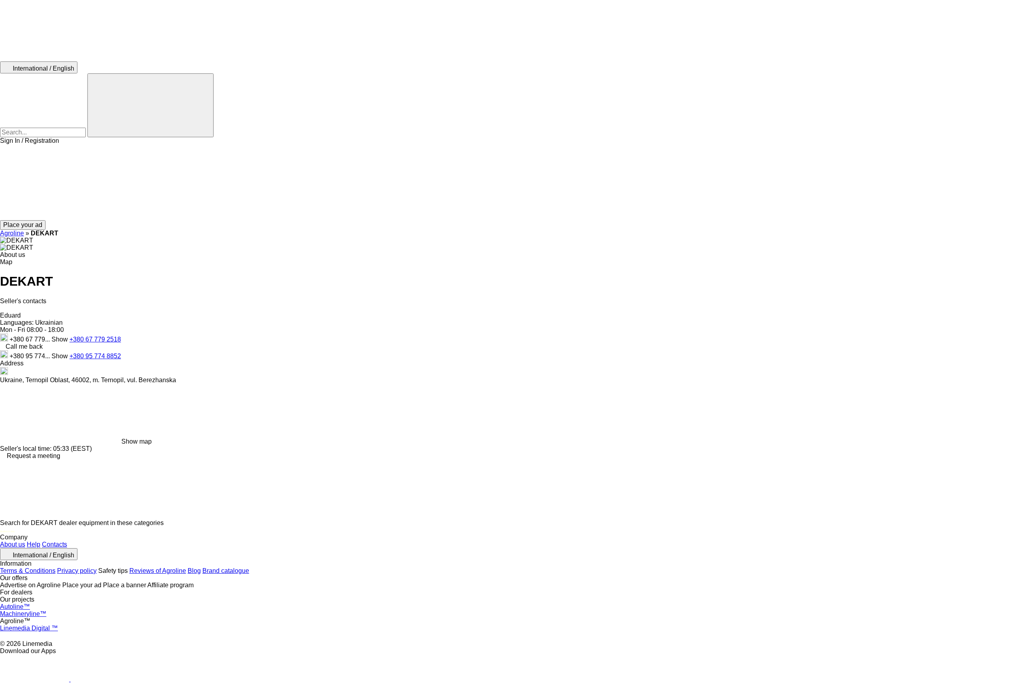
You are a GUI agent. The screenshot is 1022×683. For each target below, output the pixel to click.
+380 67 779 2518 (95, 339)
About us (12, 544)
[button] (511, 182)
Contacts (54, 544)
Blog (194, 570)
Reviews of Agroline (157, 570)
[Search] (150, 105)
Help (33, 544)
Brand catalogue (225, 570)
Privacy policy (77, 570)
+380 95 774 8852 (95, 356)
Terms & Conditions (27, 570)
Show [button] (60, 339)
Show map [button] (136, 441)
